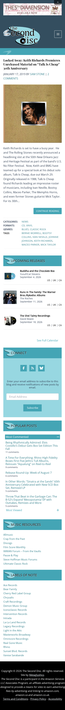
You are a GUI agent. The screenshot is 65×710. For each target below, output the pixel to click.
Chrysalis (8, 597)
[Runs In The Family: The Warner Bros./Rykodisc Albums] (10, 297)
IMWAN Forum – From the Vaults (22, 551)
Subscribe (32, 407)
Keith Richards (43, 240)
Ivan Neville (39, 236)
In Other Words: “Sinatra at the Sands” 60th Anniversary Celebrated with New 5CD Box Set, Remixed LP (33, 485)
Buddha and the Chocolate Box (37, 270)
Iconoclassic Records (15, 609)
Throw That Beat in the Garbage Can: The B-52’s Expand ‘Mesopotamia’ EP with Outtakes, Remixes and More (31, 500)
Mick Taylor (48, 244)
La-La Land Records (14, 622)
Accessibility (55, 699)
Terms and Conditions (15, 699)
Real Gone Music (12, 643)
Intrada (7, 618)
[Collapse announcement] (58, 2)
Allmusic (8, 534)
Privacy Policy (38, 699)
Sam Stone (37, 74)
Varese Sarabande (13, 655)
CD (23, 225)
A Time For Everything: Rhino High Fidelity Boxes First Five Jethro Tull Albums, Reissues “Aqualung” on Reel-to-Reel (32, 461)
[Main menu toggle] (58, 34)
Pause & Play (10, 555)
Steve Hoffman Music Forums (20, 559)
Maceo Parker (30, 244)
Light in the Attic (12, 630)
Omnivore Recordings (15, 638)
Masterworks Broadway (16, 634)
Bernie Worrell (31, 233)
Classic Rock (38, 229)
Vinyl (29, 225)
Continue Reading (47, 211)
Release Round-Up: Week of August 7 (29, 472)
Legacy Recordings (13, 626)
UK (54, 280)
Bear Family (10, 589)
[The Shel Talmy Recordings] (10, 320)
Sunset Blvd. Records (15, 651)
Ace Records (10, 585)
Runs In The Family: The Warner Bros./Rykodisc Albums (38, 293)
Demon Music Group (15, 605)
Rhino (6, 647)
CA (60, 280)
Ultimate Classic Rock (15, 563)
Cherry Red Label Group (17, 593)
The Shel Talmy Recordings (35, 315)
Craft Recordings (12, 601)
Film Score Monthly (14, 547)
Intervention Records (15, 614)
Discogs (7, 543)
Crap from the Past (14, 538)
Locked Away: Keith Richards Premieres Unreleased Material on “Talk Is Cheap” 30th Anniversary (31, 64)
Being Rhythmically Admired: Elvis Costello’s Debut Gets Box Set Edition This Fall (32, 446)
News (25, 221)
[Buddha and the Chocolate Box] (10, 275)
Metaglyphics (36, 675)
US (48, 280)
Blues (25, 229)
